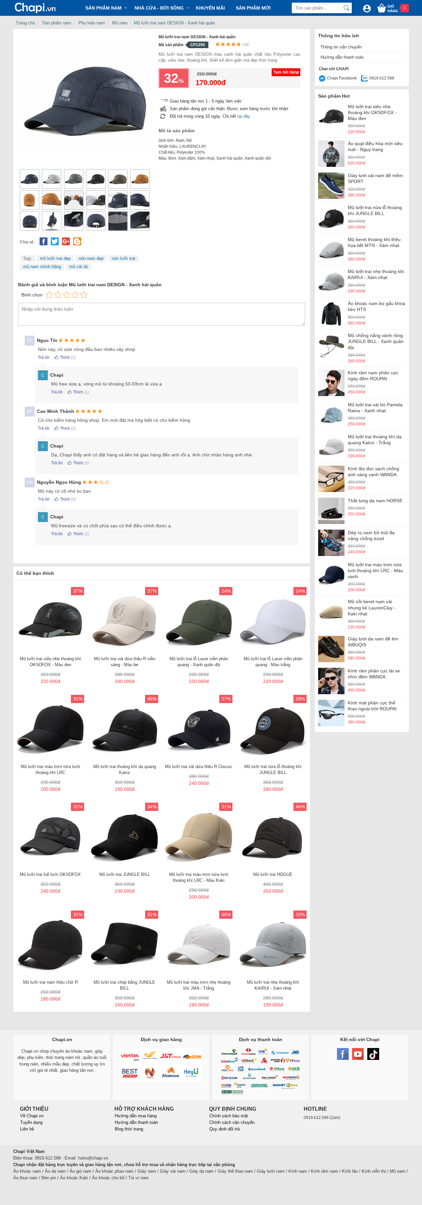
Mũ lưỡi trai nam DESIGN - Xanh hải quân (174, 22)
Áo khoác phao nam (114, 1171)
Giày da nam (201, 1171)
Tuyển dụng (31, 1122)
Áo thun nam (25, 1177)
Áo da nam (55, 1171)
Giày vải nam (172, 1171)
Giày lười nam (271, 1171)
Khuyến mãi (210, 8)
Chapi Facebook (342, 78)
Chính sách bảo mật (228, 1115)
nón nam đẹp (91, 258)
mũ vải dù (78, 266)
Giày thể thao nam (235, 1171)
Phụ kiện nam (91, 22)
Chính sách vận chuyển (232, 1122)
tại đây (243, 116)
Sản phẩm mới (253, 8)
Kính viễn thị (374, 1171)
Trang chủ (25, 22)
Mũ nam (120, 22)
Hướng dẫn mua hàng (136, 1115)
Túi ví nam (138, 1177)
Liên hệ (27, 1129)
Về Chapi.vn (32, 1115)
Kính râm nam (324, 1171)
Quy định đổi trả (224, 1129)
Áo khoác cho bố (108, 1177)
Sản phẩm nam (56, 22)
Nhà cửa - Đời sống (159, 8)
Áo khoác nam (27, 1171)
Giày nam (146, 1171)
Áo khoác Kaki (74, 1177)
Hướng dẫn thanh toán (342, 57)
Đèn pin (49, 1177)
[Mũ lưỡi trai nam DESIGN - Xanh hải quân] (86, 99)
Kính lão (350, 1171)
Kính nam (297, 1171)
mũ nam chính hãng (42, 266)
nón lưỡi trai (123, 258)
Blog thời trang (129, 1129)
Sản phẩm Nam (103, 8)
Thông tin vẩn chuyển (341, 47)
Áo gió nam (80, 1171)
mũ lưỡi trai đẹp (55, 258)
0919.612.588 (381, 78)
